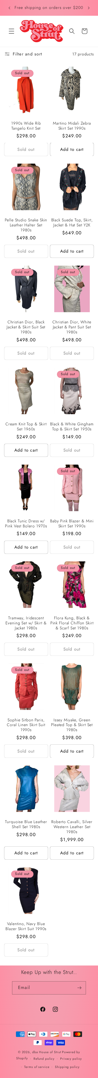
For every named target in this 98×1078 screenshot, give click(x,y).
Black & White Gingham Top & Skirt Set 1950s (71, 427)
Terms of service (36, 1067)
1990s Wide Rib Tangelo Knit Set (26, 126)
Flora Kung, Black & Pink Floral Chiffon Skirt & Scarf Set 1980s (72, 623)
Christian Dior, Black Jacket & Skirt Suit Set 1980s (26, 327)
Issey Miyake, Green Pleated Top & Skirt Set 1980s (72, 725)
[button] (11, 31)
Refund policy (44, 1058)
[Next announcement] (89, 8)
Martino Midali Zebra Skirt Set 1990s (72, 126)
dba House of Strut (46, 1052)
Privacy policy (71, 1058)
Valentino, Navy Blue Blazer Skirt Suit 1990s (25, 926)
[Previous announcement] (9, 8)
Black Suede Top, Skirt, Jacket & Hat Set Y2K (72, 223)
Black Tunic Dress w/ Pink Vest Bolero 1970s (26, 524)
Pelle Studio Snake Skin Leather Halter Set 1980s (26, 225)
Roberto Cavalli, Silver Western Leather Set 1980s (72, 827)
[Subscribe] (79, 987)
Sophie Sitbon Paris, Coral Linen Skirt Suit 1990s (26, 725)
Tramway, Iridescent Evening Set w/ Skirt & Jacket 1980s (25, 623)
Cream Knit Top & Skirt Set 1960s (26, 427)
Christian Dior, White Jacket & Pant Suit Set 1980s (71, 327)
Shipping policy (67, 1067)
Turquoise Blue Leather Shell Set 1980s (26, 824)
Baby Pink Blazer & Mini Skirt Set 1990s (72, 524)
